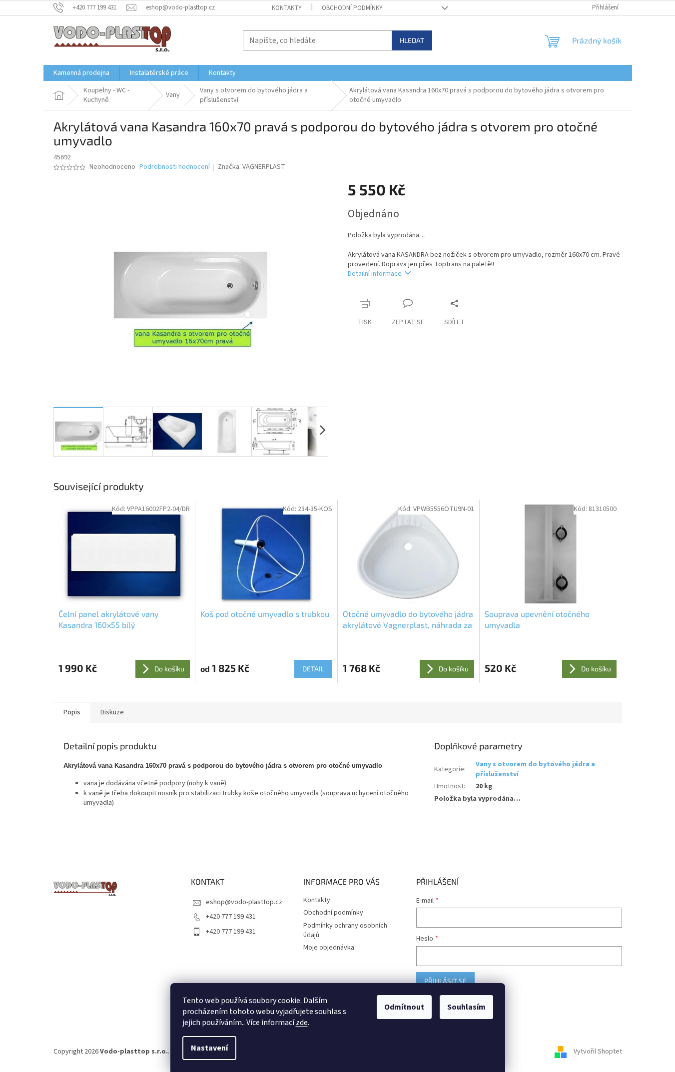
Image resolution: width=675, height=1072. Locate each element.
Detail (313, 668)
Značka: (251, 167)
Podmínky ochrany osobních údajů (345, 930)
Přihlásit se (445, 981)
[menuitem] (81, 73)
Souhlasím (466, 1007)
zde (302, 1022)
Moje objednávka (328, 948)
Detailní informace (375, 274)
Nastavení (209, 1048)
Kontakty (287, 7)
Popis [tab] (71, 712)
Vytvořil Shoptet (598, 1052)
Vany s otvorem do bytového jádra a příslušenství (535, 769)
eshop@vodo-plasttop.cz (244, 902)
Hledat (412, 40)
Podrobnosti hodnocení (174, 167)
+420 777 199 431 (231, 917)
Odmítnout (404, 1007)
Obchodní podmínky (352, 7)
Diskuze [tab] (112, 712)
